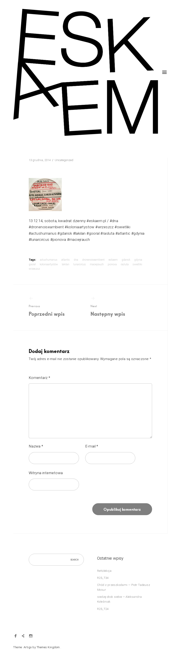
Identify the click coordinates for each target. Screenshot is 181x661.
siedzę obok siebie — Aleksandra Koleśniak (119, 599)
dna (76, 259)
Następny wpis (107, 310)
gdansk (126, 259)
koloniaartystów (49, 264)
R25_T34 (103, 577)
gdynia (138, 259)
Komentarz (39, 377)
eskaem (113, 259)
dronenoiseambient (93, 259)
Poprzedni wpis (47, 310)
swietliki (137, 264)
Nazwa (36, 446)
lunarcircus (79, 264)
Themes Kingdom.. (49, 647)
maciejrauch (97, 264)
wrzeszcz (34, 268)
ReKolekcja (104, 570)
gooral (32, 264)
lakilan (65, 264)
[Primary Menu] (164, 72)
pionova (112, 264)
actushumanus (48, 259)
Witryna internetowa (46, 473)
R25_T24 (103, 609)
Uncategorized (64, 160)
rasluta (125, 264)
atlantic (65, 259)
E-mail (91, 446)
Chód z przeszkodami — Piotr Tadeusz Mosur (123, 587)
